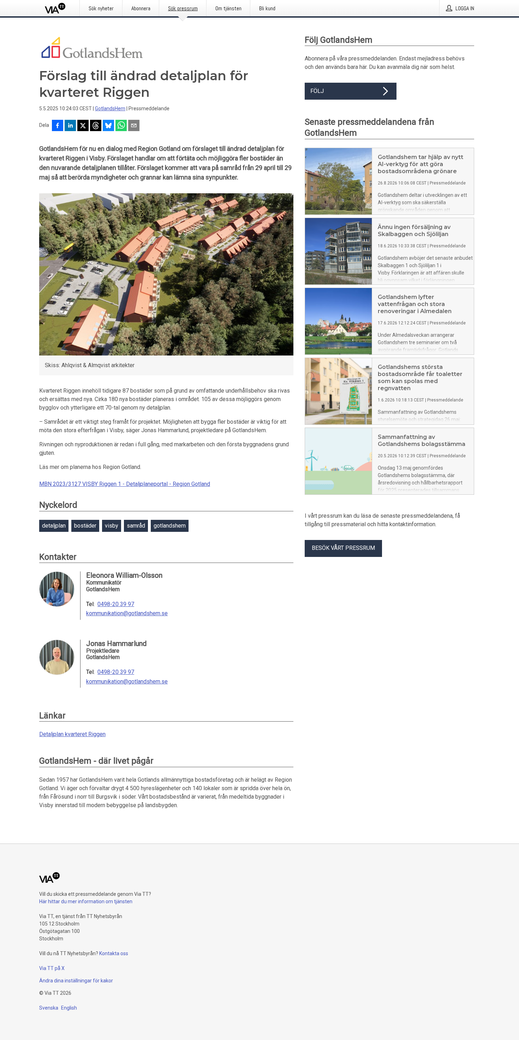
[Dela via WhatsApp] (121, 126)
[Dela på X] (83, 126)
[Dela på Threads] (95, 126)
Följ (317, 91)
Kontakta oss (113, 953)
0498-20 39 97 (115, 604)
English (69, 1008)
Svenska (48, 1008)
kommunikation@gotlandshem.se (127, 613)
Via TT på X (52, 968)
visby (111, 525)
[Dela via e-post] (133, 126)
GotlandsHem (110, 108)
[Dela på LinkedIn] (70, 126)
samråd (136, 525)
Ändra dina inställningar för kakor (76, 980)
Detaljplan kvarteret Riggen (72, 734)
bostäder (85, 525)
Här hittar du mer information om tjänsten (85, 901)
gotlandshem (170, 525)
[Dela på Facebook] (57, 126)
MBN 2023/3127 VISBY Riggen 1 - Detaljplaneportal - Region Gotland (124, 484)
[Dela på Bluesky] (108, 126)
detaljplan (54, 525)
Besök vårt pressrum (343, 548)
